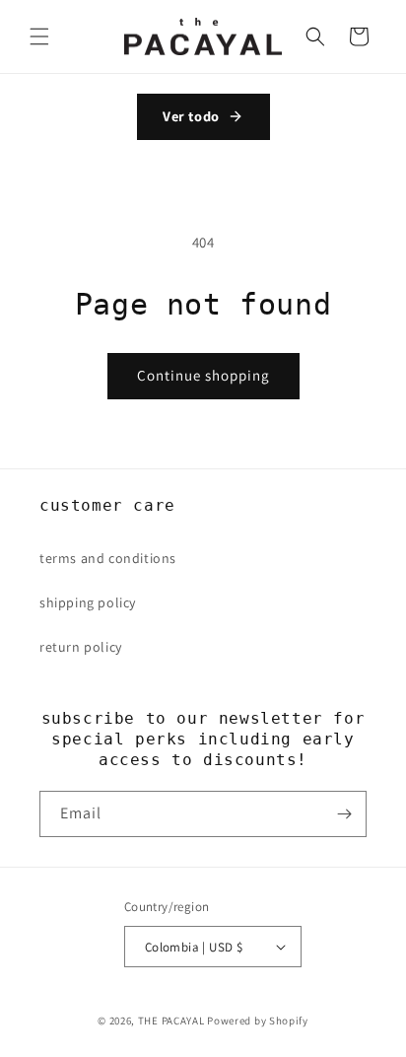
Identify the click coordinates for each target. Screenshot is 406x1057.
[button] (39, 36)
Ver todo (191, 115)
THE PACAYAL (171, 1020)
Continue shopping (203, 375)
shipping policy (87, 602)
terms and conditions (107, 558)
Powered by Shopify (257, 1020)
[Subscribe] (344, 814)
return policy (80, 647)
